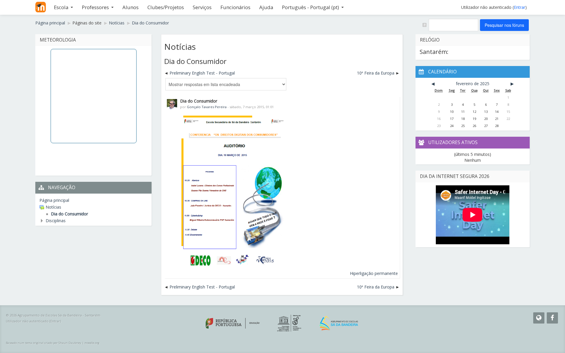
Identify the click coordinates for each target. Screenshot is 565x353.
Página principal (54, 200)
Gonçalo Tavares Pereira (207, 107)
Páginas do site (87, 23)
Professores (95, 7)
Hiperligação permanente (374, 273)
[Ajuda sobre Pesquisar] (424, 24)
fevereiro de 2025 (472, 83)
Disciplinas (56, 220)
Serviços (202, 7)
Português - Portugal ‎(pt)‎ (310, 7)
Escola (61, 7)
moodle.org (91, 343)
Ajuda (266, 7)
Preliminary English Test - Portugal (202, 73)
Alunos (130, 7)
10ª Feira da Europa (375, 73)
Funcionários (235, 7)
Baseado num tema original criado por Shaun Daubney (43, 343)
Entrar (519, 7)
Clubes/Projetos (165, 7)
